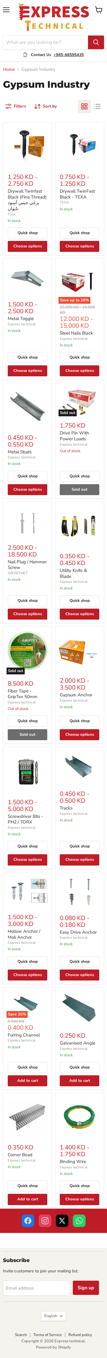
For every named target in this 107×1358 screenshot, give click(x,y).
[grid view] (84, 106)
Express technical (22, 324)
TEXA (64, 202)
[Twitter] (62, 1221)
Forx (11, 214)
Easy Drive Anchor (78, 932)
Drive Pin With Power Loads (74, 436)
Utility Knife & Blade (73, 573)
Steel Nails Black (76, 333)
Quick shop (28, 233)
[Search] (96, 42)
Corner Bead (20, 1155)
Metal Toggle (21, 318)
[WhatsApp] (79, 1221)
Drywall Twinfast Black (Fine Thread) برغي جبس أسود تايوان (27, 200)
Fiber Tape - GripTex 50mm (22, 694)
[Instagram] (45, 1221)
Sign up (86, 1288)
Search (21, 1335)
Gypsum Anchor (76, 695)
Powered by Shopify (53, 1347)
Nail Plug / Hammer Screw (27, 565)
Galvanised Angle (77, 1043)
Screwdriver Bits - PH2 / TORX (25, 819)
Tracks (66, 808)
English (50, 1316)
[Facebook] (28, 1221)
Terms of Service (47, 1335)
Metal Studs (20, 452)
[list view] (97, 106)
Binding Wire (73, 1162)
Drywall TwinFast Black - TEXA (77, 194)
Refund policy (80, 1335)
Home (9, 69)
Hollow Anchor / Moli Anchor (24, 934)
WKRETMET (18, 573)
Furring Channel (24, 1035)
